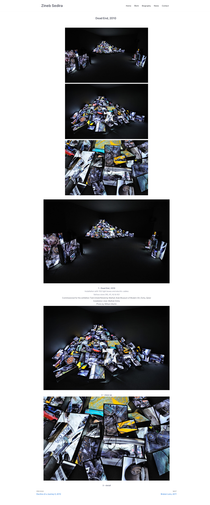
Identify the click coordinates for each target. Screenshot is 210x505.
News (156, 6)
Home (128, 6)
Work (136, 6)
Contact (165, 6)
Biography (146, 6)
